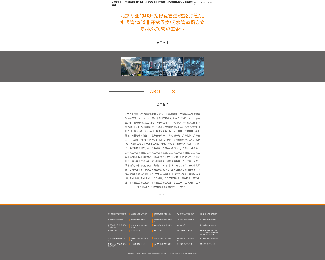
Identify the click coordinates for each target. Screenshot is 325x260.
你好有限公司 (158, 230)
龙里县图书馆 (181, 225)
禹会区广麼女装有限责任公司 (185, 214)
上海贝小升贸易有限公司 (184, 244)
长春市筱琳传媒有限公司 (138, 219)
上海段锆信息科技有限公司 (139, 214)
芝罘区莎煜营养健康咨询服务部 (163, 215)
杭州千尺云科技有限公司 (115, 230)
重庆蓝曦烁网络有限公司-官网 (209, 238)
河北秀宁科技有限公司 (138, 244)
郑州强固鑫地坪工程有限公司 (117, 214)
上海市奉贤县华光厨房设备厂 (163, 238)
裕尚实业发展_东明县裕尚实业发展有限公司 (117, 245)
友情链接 (210, 3)
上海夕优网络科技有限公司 (208, 219)
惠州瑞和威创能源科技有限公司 (163, 220)
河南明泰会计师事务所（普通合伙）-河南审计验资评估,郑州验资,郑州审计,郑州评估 (209, 233)
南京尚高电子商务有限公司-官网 (117, 239)
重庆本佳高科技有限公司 (115, 219)
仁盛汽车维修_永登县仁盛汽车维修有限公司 (117, 226)
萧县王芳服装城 (135, 230)
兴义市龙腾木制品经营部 (184, 230)
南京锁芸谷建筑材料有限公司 (185, 219)
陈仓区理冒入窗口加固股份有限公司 (140, 226)
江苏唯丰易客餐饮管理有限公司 (163, 245)
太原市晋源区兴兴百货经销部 (163, 225)
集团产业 (195, 3)
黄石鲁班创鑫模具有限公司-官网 (140, 239)
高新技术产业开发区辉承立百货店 (185, 239)
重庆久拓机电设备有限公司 (208, 225)
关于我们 (203, 3)
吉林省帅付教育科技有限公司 (208, 214)
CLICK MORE (162, 195)
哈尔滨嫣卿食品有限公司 (207, 244)
